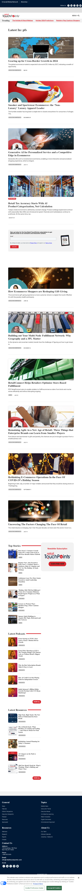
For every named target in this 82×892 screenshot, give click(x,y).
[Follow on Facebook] (68, 5)
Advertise (24, 2)
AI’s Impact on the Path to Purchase (27, 755)
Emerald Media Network (10, 2)
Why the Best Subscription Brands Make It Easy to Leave (29, 666)
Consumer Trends (46, 809)
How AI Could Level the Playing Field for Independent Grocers (28, 678)
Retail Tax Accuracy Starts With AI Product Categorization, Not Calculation (30, 204)
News (10, 395)
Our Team (43, 831)
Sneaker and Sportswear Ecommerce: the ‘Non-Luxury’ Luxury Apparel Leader (34, 106)
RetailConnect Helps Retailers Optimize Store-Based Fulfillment (37, 384)
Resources (22, 721)
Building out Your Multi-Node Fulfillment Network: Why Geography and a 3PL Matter (39, 337)
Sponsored (5, 822)
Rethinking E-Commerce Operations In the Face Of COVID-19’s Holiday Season (36, 478)
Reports (4, 837)
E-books (4, 839)
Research (4, 834)
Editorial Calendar (46, 834)
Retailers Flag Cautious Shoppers (68, 20)
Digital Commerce (46, 819)
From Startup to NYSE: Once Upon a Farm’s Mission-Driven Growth (28, 640)
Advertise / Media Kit (47, 837)
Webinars (4, 831)
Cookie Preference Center (34, 888)
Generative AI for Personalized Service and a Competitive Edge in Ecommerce (40, 153)
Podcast (4, 817)
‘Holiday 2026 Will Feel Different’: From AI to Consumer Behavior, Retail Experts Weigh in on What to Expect (29, 593)
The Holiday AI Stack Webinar (22, 20)
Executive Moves (45, 811)
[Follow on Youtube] (80, 5)
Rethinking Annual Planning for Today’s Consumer (29, 742)
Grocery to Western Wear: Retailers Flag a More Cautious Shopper (28, 606)
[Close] (78, 877)
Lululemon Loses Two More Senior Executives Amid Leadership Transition (29, 580)
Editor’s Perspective (7, 811)
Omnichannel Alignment (48, 822)
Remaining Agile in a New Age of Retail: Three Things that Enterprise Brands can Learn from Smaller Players (40, 431)
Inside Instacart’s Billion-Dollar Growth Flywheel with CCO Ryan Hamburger (29, 691)
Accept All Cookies (54, 888)
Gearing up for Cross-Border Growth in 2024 (33, 61)
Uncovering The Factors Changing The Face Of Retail (37, 524)
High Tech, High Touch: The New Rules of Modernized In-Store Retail (29, 717)
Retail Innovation (45, 817)
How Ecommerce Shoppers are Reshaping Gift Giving (37, 291)
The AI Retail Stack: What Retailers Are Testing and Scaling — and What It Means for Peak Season (29, 729)
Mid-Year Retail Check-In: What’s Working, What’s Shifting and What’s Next (29, 767)
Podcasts (21, 645)
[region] (41, 883)
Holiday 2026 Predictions (45, 20)
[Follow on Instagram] (77, 5)
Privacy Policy (38, 884)
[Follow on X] (74, 5)
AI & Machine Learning (47, 814)
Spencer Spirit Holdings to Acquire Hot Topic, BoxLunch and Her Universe (29, 618)
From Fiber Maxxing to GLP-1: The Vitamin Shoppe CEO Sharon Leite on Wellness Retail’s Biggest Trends (29, 653)
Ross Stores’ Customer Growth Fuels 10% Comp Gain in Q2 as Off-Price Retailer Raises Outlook (29, 552)
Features (21, 598)
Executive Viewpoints (15, 70)
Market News (44, 806)
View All (37, 702)
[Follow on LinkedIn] (71, 5)
